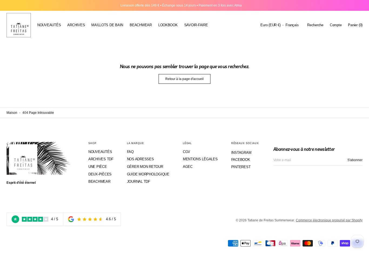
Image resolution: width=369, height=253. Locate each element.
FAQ (130, 152)
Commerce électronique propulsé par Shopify (329, 220)
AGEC (188, 167)
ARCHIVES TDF (100, 159)
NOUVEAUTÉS (100, 152)
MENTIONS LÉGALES (200, 159)
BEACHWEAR (99, 181)
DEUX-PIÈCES (100, 174)
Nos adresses (140, 159)
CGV (186, 152)
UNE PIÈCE (97, 167)
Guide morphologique (148, 174)
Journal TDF (138, 181)
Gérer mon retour (145, 167)
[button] (270, 25)
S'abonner (355, 160)
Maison (11, 113)
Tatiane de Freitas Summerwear (270, 220)
